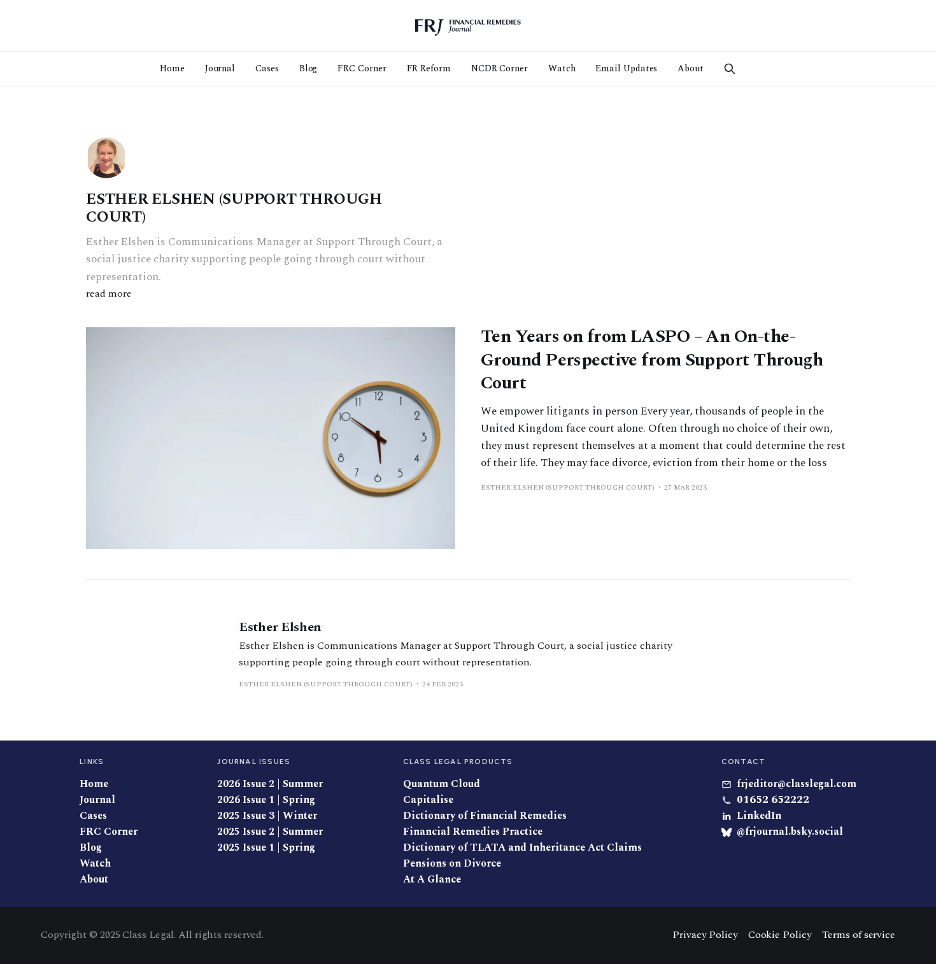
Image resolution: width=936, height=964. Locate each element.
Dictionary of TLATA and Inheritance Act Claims (522, 847)
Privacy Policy (705, 934)
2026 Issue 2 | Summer (270, 784)
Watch (562, 68)
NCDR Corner (499, 68)
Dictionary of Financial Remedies (485, 816)
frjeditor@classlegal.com (796, 784)
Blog (308, 68)
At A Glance (432, 879)
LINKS (92, 761)
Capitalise (428, 800)
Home (172, 68)
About (690, 68)
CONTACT (743, 761)
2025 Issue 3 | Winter (267, 816)
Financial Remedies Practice (472, 832)
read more (109, 293)
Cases (267, 68)
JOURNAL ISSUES (253, 761)
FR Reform (429, 68)
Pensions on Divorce (452, 863)
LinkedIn (759, 816)
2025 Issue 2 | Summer (270, 832)
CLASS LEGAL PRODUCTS (458, 761)
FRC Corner (361, 68)
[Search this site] (729, 68)
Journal (220, 68)
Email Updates (626, 68)
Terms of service (858, 934)
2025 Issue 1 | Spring (266, 847)
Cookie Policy (780, 934)
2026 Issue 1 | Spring (266, 800)
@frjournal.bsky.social (790, 832)
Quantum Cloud (441, 784)
